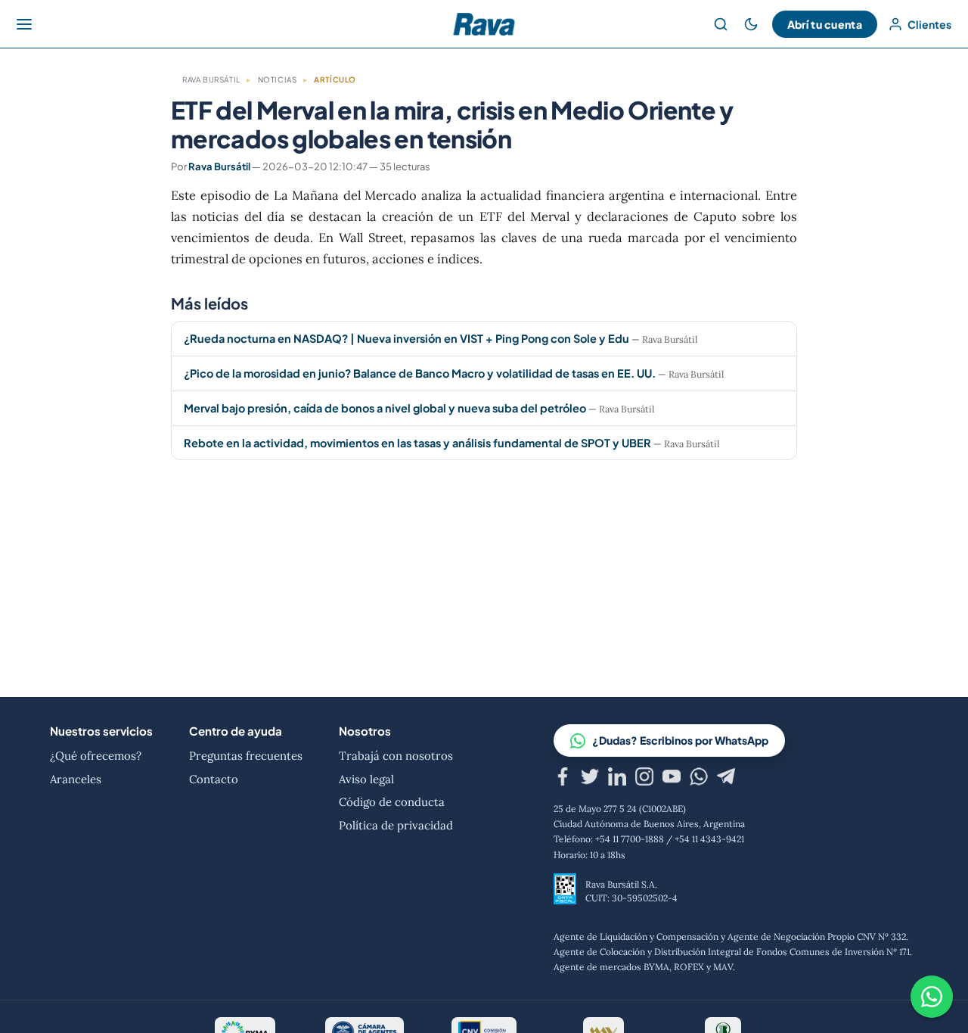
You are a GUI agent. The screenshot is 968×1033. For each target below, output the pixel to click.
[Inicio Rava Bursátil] (483, 24)
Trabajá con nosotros (396, 755)
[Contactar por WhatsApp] (932, 996)
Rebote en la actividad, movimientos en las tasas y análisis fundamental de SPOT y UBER (417, 443)
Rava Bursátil (211, 79)
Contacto (213, 779)
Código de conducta (392, 802)
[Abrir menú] (24, 24)
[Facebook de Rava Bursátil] (563, 779)
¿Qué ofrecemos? (95, 755)
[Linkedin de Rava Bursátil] (617, 779)
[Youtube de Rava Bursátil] (671, 779)
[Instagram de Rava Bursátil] (644, 779)
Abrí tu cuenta (824, 24)
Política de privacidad (396, 825)
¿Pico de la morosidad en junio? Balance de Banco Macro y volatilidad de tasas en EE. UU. (421, 373)
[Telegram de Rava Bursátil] (726, 779)
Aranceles (75, 779)
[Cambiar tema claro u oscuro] (751, 24)
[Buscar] (720, 24)
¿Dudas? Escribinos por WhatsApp (680, 740)
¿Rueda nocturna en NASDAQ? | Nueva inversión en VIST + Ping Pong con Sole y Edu (406, 338)
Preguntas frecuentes (245, 755)
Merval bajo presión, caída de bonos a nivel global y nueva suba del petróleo (385, 408)
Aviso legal (366, 779)
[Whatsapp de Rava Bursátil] (699, 779)
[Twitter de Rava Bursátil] (590, 779)
